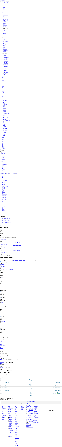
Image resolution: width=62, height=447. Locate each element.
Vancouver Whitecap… (6, 66)
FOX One (3, 203)
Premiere (4, 131)
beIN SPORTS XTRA (4, 197)
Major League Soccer (5, 15)
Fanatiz (2, 176)
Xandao (2, 283)
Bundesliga (4, 23)
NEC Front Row (5, 130)
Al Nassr (9, 413)
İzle (0, 231)
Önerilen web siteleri (36, 412)
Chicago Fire (5, 56)
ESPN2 (4, 103)
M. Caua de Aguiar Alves (3, 345)
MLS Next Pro (3, 206)
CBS (2, 178)
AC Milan (4, 46)
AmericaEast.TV (4, 195)
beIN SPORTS (5, 100)
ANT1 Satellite (5, 118)
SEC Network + (3, 210)
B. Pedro (1, 347)
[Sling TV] (4, 173)
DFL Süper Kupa (5, 25)
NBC (3, 102)
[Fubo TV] (1, 173)
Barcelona (4, 43)
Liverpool (9, 407)
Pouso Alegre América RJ (16, 242)
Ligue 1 (3, 147)
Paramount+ (4, 108)
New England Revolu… (6, 57)
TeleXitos (4, 134)
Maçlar (2, 4)
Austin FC (5, 74)
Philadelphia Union (6, 63)
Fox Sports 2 (3, 184)
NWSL (4, 16)
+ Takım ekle (3, 156)
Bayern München (5, 49)
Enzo (2, 292)
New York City (10, 419)
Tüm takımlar (3, 76)
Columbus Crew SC (6, 62)
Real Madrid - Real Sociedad (29, 411)
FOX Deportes (5, 114)
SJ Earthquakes (10, 428)
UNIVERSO (3, 191)
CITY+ (4, 123)
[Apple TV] (7, 173)
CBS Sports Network (4, 180)
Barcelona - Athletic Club (28, 412)
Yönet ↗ (4, 154)
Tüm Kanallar (3, 137)
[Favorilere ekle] (1, 230)
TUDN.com (4, 135)
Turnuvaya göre (5, 262)
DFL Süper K (3, 148)
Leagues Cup (3, 142)
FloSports (4, 125)
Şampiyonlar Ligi (4, 140)
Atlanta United (10, 425)
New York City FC (6, 59)
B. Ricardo (2, 312)
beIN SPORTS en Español (5, 186)
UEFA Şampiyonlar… (5, 19)
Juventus (4, 45)
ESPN (4, 101)
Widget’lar (35, 408)
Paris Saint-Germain (5, 50)
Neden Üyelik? (11, 398)
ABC (3, 99)
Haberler (3, 138)
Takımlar (1, 154)
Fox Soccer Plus (5, 104)
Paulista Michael (3, 321)
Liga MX (4, 30)
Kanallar (3, 77)
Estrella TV (3, 201)
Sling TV (22, 406)
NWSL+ (3, 208)
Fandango (4, 124)
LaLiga (2, 145)
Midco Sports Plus (5, 128)
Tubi (2, 212)
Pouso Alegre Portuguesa (16, 250)
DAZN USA (4, 111)
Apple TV (4, 107)
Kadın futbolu (35, 406)
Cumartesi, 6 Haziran (2, 252)
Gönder (8, 398)
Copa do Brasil (20, 260)
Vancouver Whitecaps (9, 426)
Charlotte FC (5, 58)
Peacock (3, 193)
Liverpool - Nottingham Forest (28, 415)
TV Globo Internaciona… (6, 113)
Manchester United (5, 41)
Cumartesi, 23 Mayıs (2, 247)
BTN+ (4, 121)
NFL (36, 417)
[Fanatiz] (14, 173)
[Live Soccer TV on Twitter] (29, 426)
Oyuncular (1, 232)
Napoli (4, 47)
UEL (2, 141)
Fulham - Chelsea (31, 410)
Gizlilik (35, 409)
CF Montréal (10, 424)
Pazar (3, 9)
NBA (35, 417)
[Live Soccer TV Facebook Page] (29, 425)
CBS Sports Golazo (4, 199)
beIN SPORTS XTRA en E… (6, 120)
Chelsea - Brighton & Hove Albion (29, 416)
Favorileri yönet (3, 153)
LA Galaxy (5, 71)
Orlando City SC (6, 61)
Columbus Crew (11, 422)
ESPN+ (4, 106)
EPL (2, 144)
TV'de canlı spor (36, 416)
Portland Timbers (11, 431)
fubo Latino (4, 126)
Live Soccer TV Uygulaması (36, 407)
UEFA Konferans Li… (5, 20)
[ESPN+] (16, 173)
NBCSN (3, 189)
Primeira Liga (4, 24)
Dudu (2, 302)
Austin (9, 435)
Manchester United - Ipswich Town (29, 419)
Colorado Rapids (6, 69)
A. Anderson (1, 343)
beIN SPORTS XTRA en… (16, 430)
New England (10, 417)
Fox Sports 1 (4, 105)
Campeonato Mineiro (15, 260)
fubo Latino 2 (4, 127)
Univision (4, 115)
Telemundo (3, 190)
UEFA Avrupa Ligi (4, 169)
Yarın (3, 8)
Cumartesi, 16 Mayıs (2, 244)
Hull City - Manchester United (28, 406)
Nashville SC (5, 55)
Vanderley (1, 341)
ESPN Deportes (3, 182)
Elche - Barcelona (31, 409)
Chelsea (4, 39)
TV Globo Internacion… (16, 421)
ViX (3, 136)
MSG (2, 207)
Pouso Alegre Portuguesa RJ (17, 245)
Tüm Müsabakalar (4, 34)
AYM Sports (4, 119)
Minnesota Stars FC (6, 72)
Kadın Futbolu (3, 139)
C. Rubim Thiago (2, 349)
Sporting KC (10, 436)
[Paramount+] (10, 173)
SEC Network (4, 132)
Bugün (4, 7)
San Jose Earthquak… (6, 67)
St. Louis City (10, 429)
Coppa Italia (3, 417)
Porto (3, 48)
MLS (2, 143)
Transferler (1, 233)
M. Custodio (1, 367)
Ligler (2, 12)
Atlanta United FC (6, 64)
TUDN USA (4, 110)
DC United (5, 60)
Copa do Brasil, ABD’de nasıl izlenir (8, 269)
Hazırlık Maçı (4, 33)
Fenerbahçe (4, 51)
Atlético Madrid (5, 44)
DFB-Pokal (4, 26)
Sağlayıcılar (35, 411)
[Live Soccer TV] (2, 0)
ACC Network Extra (5, 116)
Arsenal (9, 406)
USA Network (3, 188)
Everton (4, 42)
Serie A (4, 22)
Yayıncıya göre (2, 262)
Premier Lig (4, 21)
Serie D (6, 239)
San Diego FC (5, 73)
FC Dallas (5, 68)
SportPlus (4, 133)
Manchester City (5, 40)
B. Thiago (2, 277)
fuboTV (4, 109)
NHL (38, 417)
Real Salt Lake (5, 70)
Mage (1, 370)
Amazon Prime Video (5, 117)
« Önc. (1, 238)
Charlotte (10, 418)
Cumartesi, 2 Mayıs (2, 239)
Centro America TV (5, 122)
